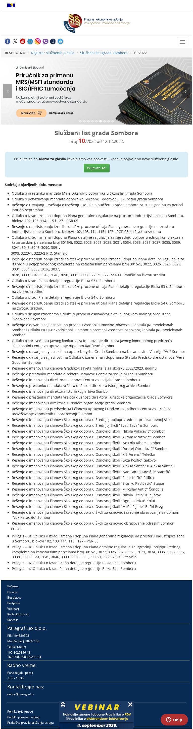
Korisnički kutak (18, 614)
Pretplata (13, 603)
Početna (13, 586)
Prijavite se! (96, 168)
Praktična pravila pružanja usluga (30, 722)
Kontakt (12, 620)
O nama (12, 592)
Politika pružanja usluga (23, 717)
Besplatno (14, 597)
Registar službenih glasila (52, 52)
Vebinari (13, 608)
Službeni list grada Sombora (104, 52)
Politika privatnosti (20, 711)
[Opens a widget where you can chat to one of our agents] (174, 720)
